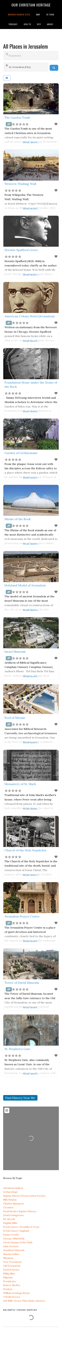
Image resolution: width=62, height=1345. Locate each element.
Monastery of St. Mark (20, 784)
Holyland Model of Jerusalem (25, 585)
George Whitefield (13, 1238)
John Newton (10, 1246)
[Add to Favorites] (55, 124)
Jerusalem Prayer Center (22, 916)
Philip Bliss (9, 1273)
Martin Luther (11, 1254)
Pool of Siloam (15, 718)
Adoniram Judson (13, 1187)
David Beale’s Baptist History (19, 1211)
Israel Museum (15, 651)
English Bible (10, 1222)
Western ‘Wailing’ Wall (20, 184)
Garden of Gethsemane (21, 453)
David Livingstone (13, 1215)
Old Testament (11, 1265)
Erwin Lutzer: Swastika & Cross (21, 1226)
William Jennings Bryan (16, 1292)
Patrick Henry (11, 1269)
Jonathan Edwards (14, 1250)
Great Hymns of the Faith (17, 1242)
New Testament (12, 1261)
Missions (8, 1257)
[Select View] (7, 78)
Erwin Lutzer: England (16, 1230)
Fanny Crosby (11, 1234)
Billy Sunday (10, 1199)
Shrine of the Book (18, 519)
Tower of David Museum (22, 982)
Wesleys (7, 1289)
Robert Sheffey (11, 1285)
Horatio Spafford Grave (21, 250)
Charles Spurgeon (13, 1203)
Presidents (9, 1281)
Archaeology (10, 1191)
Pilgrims (8, 1277)
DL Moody (9, 1219)
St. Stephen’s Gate (17, 1049)
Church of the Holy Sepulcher (26, 850)
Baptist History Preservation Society (24, 1195)
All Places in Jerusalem (25, 46)
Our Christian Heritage (31, 4)
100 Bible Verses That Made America (24, 1300)
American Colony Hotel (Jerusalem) (30, 316)
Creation (8, 1207)
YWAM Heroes (11, 1296)
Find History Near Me (20, 1098)
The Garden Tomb (17, 117)
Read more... (31, 142)
